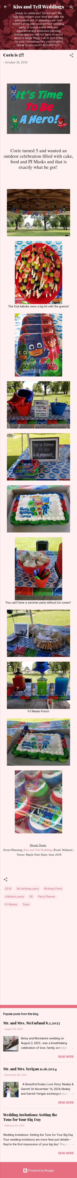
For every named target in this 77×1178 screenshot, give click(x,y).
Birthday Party (53, 888)
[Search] (71, 8)
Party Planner (46, 896)
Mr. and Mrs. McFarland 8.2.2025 (31, 1023)
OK (31, 896)
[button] (71, 56)
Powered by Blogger (41, 1170)
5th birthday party (27, 888)
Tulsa (26, 904)
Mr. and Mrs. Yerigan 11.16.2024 (30, 1069)
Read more (66, 1056)
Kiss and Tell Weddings (38, 7)
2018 (8, 888)
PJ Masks (11, 904)
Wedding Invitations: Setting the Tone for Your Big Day (30, 1117)
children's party (14, 896)
